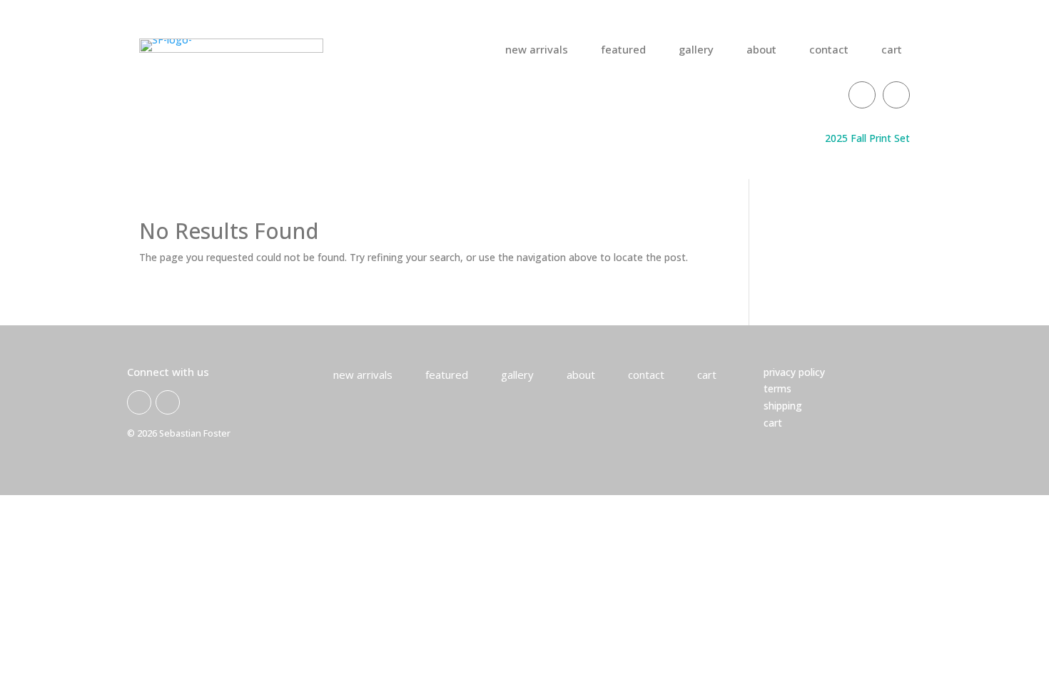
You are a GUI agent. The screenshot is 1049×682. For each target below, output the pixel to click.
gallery (696, 50)
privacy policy (794, 372)
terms (777, 388)
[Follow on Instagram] (896, 94)
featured (623, 50)
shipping (783, 405)
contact (828, 50)
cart (891, 50)
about (761, 50)
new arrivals (536, 50)
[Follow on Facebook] (862, 94)
